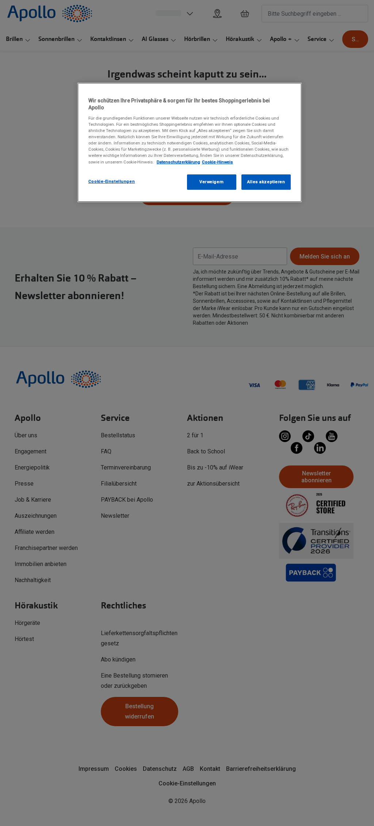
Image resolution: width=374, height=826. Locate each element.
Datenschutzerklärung (178, 162)
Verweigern (211, 181)
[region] (189, 142)
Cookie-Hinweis (217, 162)
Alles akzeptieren (266, 181)
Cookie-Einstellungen (111, 181)
